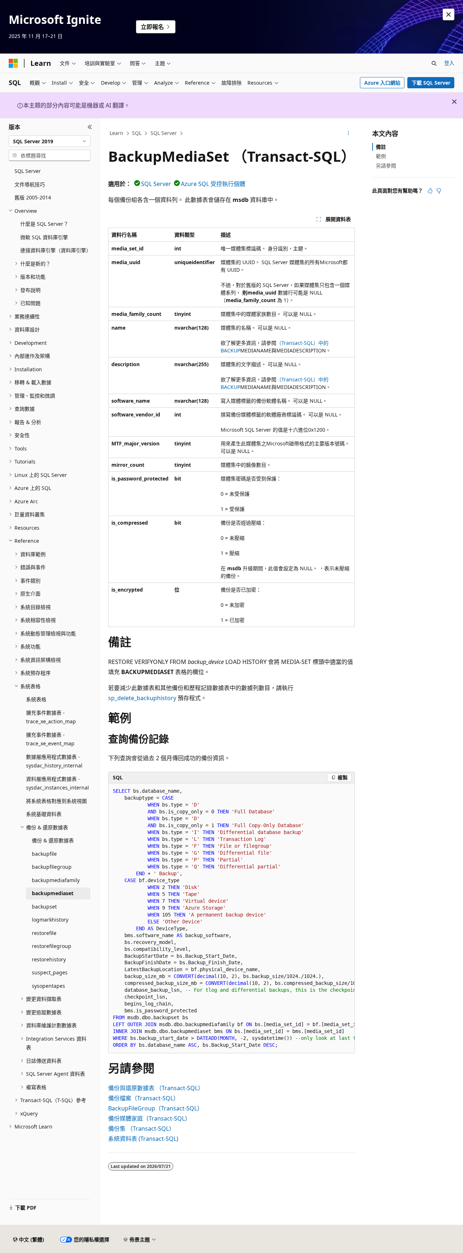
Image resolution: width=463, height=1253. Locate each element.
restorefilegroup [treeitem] (51, 946)
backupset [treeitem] (44, 906)
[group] (231, 918)
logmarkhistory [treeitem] (50, 919)
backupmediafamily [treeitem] (56, 880)
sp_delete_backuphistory (142, 698)
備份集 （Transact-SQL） (141, 1129)
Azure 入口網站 (382, 82)
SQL (136, 133)
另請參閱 (386, 165)
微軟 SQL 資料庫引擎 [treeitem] (44, 237)
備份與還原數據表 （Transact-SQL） (156, 1088)
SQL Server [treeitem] (27, 171)
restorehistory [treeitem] (49, 959)
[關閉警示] (448, 14)
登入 (449, 62)
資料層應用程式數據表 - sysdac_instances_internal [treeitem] (57, 783)
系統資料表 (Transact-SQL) (143, 1139)
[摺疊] (90, 127)
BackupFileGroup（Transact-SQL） (155, 1108)
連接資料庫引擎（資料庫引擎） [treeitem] (55, 250)
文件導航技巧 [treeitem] (29, 184)
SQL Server (163, 133)
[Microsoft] (13, 63)
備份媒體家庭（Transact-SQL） (149, 1118)
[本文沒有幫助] (438, 190)
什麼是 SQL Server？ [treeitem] (44, 223)
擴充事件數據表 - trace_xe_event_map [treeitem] (50, 739)
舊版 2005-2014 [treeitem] (32, 197)
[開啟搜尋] (434, 63)
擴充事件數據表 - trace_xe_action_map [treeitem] (51, 717)
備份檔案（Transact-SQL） (143, 1098)
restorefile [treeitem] (44, 933)
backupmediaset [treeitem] (52, 893)
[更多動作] (348, 133)
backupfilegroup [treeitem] (52, 866)
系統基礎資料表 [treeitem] (43, 813)
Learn (116, 133)
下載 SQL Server (431, 82)
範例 (381, 156)
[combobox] (49, 141)
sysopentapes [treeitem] (48, 985)
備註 (381, 146)
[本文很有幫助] (430, 190)
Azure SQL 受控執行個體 (213, 184)
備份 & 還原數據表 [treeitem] (53, 840)
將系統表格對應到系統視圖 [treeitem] (56, 800)
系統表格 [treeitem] (36, 699)
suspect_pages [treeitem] (50, 972)
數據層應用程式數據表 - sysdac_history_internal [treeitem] (54, 761)
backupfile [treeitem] (44, 853)
